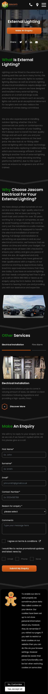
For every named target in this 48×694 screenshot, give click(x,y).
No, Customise (15, 684)
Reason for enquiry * (12, 506)
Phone (24, 558)
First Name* (8, 449)
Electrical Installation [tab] (13, 344)
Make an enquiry (24, 30)
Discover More (17, 406)
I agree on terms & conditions (23, 541)
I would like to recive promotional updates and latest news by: (23, 550)
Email (10, 558)
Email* (5, 477)
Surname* (7, 463)
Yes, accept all (15, 689)
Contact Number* (11, 491)
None (38, 558)
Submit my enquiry (19, 568)
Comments (7, 520)
